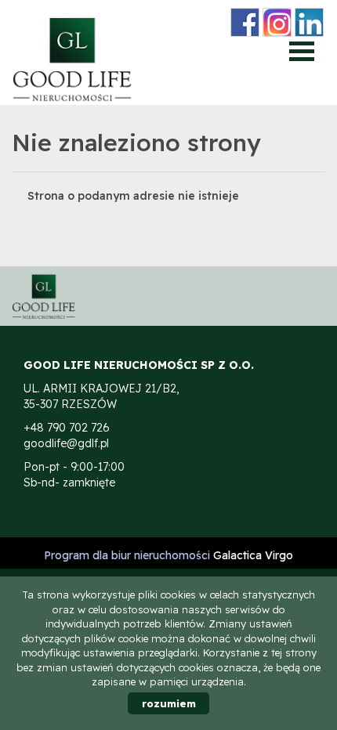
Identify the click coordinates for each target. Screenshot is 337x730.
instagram (277, 22)
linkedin (309, 22)
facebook (244, 22)
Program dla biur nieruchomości (128, 555)
